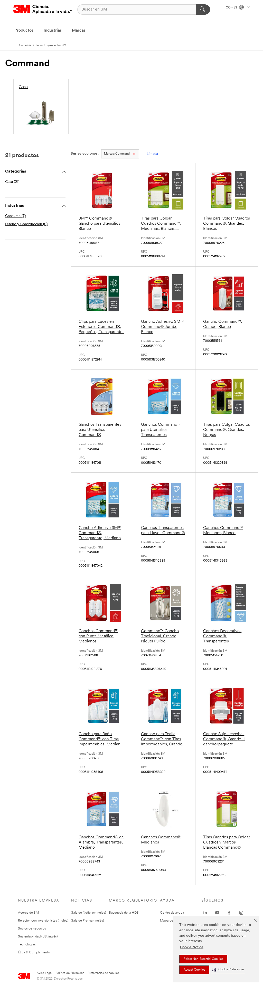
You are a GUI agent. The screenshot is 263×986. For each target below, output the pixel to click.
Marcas (79, 31)
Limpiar (152, 154)
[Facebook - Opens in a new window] (229, 913)
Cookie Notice (191, 947)
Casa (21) (12, 182)
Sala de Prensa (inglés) (87, 920)
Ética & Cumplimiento (34, 952)
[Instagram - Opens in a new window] (241, 913)
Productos (23, 31)
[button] (228, 969)
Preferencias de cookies (103, 973)
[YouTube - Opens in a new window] (217, 913)
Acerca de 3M (28, 912)
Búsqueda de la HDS (124, 912)
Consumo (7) (15, 216)
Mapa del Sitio (170, 920)
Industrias (53, 31)
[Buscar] (203, 9)
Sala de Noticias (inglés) (88, 912)
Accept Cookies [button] (194, 969)
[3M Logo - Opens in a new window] (42, 9)
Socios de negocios (32, 928)
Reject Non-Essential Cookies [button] (203, 959)
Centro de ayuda (172, 912)
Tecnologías (27, 944)
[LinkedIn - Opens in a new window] (205, 913)
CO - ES (232, 7)
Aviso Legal (44, 973)
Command (117, 153)
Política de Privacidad (69, 973)
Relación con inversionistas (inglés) (43, 920)
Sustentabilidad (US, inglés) (38, 936)
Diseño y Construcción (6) (26, 224)
